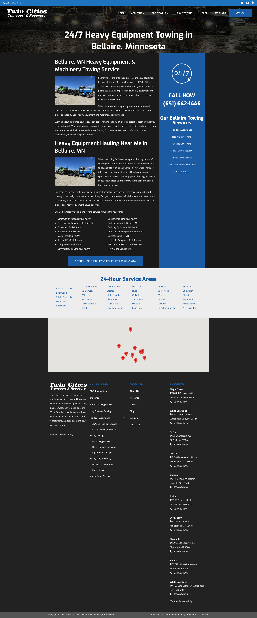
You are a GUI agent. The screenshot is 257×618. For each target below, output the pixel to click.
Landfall (162, 299)
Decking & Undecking (102, 464)
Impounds (94, 397)
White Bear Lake (64, 297)
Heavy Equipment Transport (182, 164)
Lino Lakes (163, 286)
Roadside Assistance (182, 129)
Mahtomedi (87, 290)
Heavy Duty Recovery (181, 150)
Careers (134, 404)
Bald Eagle (87, 299)
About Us (134, 391)
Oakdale (136, 303)
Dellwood (61, 301)
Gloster (110, 290)
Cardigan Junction (115, 308)
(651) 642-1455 (180, 423)
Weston (161, 295)
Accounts (134, 397)
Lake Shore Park (64, 288)
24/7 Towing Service (100, 391)
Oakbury (162, 303)
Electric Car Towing (181, 143)
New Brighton (189, 308)
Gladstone (112, 299)
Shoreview (137, 299)
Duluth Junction (114, 286)
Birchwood (61, 292)
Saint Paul (188, 299)
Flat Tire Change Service (104, 429)
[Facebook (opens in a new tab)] (242, 2)
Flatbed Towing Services (102, 404)
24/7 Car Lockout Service (104, 424)
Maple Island (189, 303)
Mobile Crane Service (181, 157)
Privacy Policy (66, 434)
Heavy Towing (96, 435)
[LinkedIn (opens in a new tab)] (247, 2)
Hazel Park (112, 303)
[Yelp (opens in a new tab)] (252, 2)
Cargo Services (181, 171)
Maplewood (163, 290)
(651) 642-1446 (13, 2)
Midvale (136, 295)
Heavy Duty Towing (181, 136)
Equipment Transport (102, 452)
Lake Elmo (137, 308)
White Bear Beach (90, 286)
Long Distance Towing (100, 411)
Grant (84, 308)
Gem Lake (61, 305)
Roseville (187, 286)
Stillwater (188, 290)
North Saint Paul (90, 303)
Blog (132, 411)
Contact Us (135, 424)
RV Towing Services (102, 441)
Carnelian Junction (166, 308)
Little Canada (113, 295)
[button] (119, 346)
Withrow (136, 286)
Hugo (134, 290)
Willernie (86, 295)
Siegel (186, 295)
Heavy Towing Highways (104, 447)
